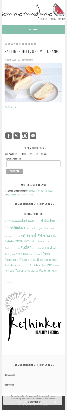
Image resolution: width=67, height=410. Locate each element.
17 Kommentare (25, 60)
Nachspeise (10, 254)
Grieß (6, 236)
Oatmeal (28, 254)
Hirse (38, 241)
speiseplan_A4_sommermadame (41, 190)
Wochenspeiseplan (48, 270)
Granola (56, 228)
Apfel (6, 220)
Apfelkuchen (14, 220)
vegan (12, 270)
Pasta (46, 253)
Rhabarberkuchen (22, 265)
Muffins (45, 248)
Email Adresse (13, 158)
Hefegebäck (49, 235)
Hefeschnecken (22, 241)
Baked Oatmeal (34, 220)
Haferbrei (16, 236)
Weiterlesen (12, 107)
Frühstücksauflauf (29, 228)
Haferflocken (28, 235)
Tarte (7, 270)
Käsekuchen (36, 248)
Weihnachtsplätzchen (32, 270)
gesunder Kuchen (46, 228)
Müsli (52, 247)
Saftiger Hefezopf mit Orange (32, 51)
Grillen (10, 236)
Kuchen (25, 247)
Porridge (33, 260)
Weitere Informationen (45, 398)
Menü (35, 29)
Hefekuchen (9, 241)
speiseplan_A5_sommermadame (20, 194)
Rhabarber (9, 265)
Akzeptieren (34, 401)
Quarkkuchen (50, 259)
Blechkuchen (47, 220)
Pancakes (37, 254)
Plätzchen (24, 259)
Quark (40, 259)
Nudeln (20, 253)
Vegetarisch (21, 270)
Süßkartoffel (56, 265)
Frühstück (13, 227)
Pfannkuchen (11, 259)
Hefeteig (33, 241)
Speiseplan (46, 265)
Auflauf (23, 220)
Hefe (38, 235)
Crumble (57, 220)
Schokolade (34, 265)
